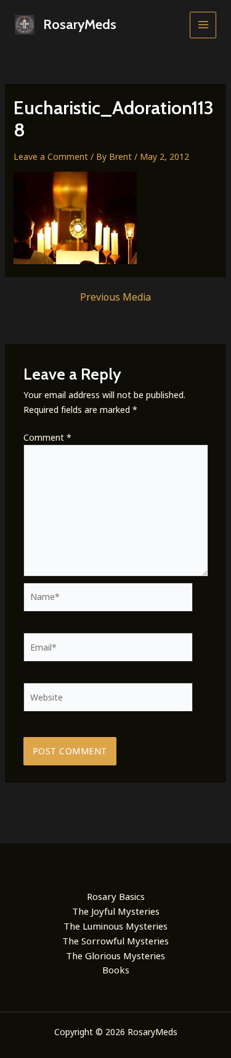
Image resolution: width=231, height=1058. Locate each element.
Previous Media (115, 297)
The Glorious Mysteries (115, 955)
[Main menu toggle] (203, 25)
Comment (47, 437)
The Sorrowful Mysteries (115, 941)
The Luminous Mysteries (115, 926)
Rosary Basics (116, 896)
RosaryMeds (79, 24)
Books (115, 970)
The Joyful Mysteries (116, 911)
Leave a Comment (51, 156)
